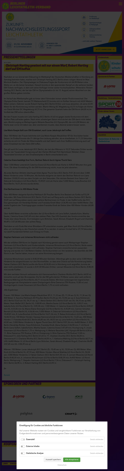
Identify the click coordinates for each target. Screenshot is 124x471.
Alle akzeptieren (71, 460)
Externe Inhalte (32, 446)
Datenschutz (62, 465)
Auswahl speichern (53, 460)
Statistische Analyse (34, 453)
